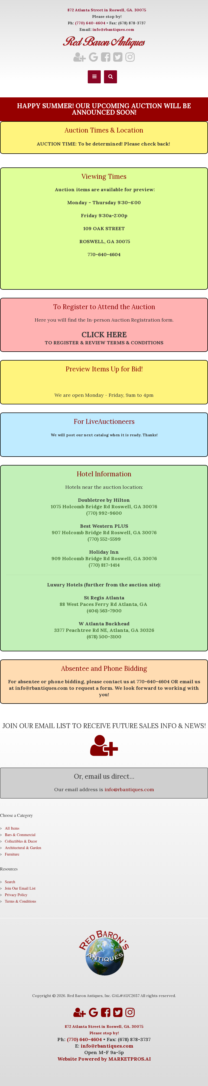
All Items (12, 828)
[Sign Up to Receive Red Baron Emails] (79, 57)
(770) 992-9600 (104, 513)
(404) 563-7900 (104, 611)
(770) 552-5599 (104, 539)
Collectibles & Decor (21, 841)
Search (10, 881)
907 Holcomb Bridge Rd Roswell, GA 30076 (104, 532)
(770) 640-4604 (90, 23)
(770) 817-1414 (104, 565)
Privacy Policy (16, 894)
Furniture (12, 854)
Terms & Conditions (20, 901)
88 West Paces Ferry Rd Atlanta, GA (104, 604)
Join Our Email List (20, 888)
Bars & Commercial (20, 834)
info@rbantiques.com (113, 29)
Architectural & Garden (23, 847)
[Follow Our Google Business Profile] (93, 57)
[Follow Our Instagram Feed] (130, 57)
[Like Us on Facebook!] (105, 57)
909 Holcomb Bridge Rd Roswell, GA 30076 (104, 558)
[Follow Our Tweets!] (117, 57)
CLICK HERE (104, 334)
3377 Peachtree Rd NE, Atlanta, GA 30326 (104, 630)
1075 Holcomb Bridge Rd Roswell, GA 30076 (104, 506)
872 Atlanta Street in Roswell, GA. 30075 (106, 10)
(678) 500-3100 (104, 636)
